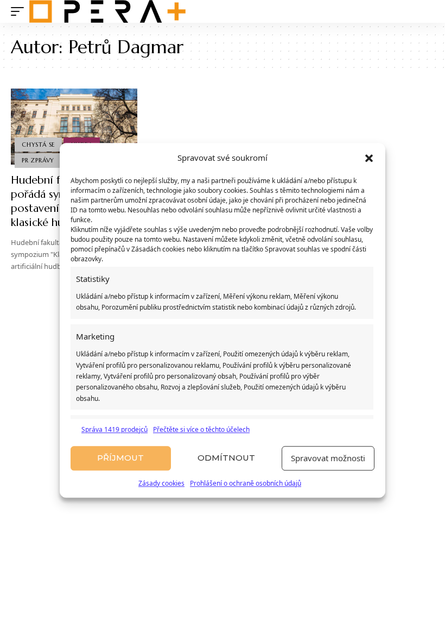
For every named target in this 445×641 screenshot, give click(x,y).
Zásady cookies (161, 483)
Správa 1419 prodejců (114, 429)
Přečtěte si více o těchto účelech (201, 429)
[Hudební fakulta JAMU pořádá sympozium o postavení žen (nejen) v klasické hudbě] (74, 127)
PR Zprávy (38, 160)
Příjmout (120, 458)
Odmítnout (226, 458)
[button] (369, 158)
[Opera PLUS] (107, 11)
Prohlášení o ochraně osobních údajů (245, 483)
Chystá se (38, 144)
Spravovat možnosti (328, 458)
